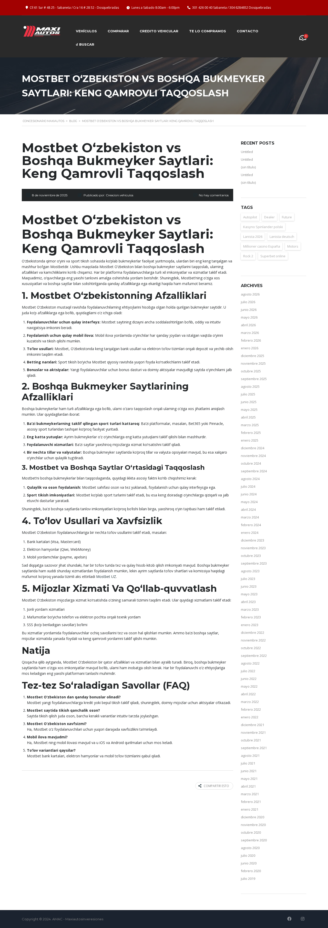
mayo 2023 (249, 594)
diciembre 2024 (252, 448)
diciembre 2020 (252, 817)
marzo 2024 (250, 517)
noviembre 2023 (253, 548)
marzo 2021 (250, 794)
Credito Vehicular (159, 31)
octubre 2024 (251, 463)
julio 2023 (248, 578)
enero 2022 (249, 717)
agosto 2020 (250, 847)
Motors (292, 246)
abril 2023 (248, 601)
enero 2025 (249, 440)
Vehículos (86, 31)
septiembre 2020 (254, 840)
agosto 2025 (250, 386)
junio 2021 (249, 771)
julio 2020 (248, 855)
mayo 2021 (249, 778)
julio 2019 (248, 878)
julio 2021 (248, 763)
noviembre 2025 (253, 363)
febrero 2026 (251, 340)
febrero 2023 (251, 617)
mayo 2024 (249, 501)
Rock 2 (248, 256)
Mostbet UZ (106, 576)
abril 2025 (248, 417)
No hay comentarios (214, 195)
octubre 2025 (251, 371)
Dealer (269, 217)
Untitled (247, 151)
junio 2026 (249, 309)
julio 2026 (248, 302)
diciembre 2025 (252, 355)
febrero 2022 (251, 709)
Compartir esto (216, 786)
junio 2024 (249, 494)
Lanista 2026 (252, 236)
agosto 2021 (250, 755)
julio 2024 (248, 486)
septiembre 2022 (254, 655)
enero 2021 (249, 809)
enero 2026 (249, 348)
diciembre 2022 (252, 632)
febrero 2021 (251, 801)
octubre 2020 (251, 832)
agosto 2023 (250, 571)
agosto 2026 (250, 294)
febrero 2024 (251, 525)
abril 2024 (248, 509)
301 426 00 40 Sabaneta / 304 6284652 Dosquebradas (231, 7)
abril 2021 (248, 786)
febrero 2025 (251, 432)
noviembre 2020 (253, 824)
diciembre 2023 (252, 540)
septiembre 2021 (254, 748)
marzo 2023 (250, 609)
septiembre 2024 (254, 471)
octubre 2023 (251, 555)
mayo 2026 (249, 317)
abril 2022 (248, 694)
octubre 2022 (251, 648)
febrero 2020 (251, 871)
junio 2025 (249, 402)
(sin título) (248, 167)
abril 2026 (248, 325)
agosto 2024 (250, 478)
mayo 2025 (249, 409)
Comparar (118, 31)
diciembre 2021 (252, 724)
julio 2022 (248, 671)
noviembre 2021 (253, 732)
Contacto (247, 31)
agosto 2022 (250, 663)
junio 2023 (249, 586)
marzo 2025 (250, 425)
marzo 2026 (250, 332)
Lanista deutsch (282, 236)
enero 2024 (249, 532)
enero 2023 (249, 625)
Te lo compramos (207, 31)
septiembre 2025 (254, 378)
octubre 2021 (251, 740)
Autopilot (250, 217)
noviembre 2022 (253, 640)
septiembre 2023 (254, 563)
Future (287, 217)
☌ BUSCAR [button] (85, 44)
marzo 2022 (250, 701)
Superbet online (272, 256)
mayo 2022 (249, 686)
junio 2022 (249, 678)
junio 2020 (249, 863)
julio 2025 (248, 394)
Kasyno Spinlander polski (263, 227)
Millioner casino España (261, 246)
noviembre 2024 (253, 455)
